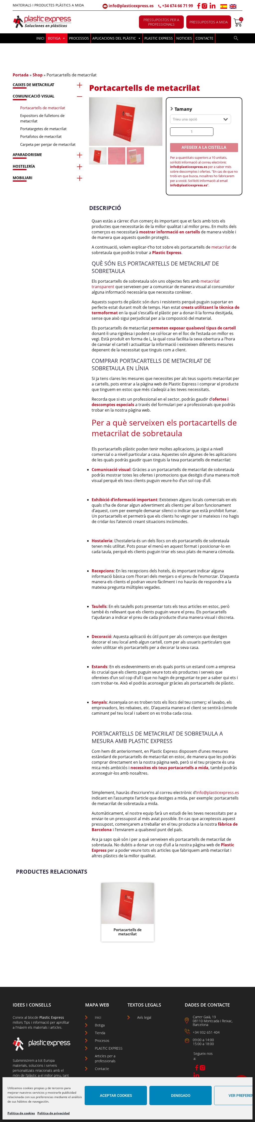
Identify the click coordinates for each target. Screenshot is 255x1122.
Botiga (100, 1025)
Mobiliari (22, 177)
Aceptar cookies (116, 1095)
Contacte (102, 1068)
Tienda (100, 1032)
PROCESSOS (79, 38)
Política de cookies (21, 1113)
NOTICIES (184, 38)
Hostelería (24, 166)
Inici (98, 1017)
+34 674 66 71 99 (177, 5)
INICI (40, 38)
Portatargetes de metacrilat (43, 128)
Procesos (102, 1040)
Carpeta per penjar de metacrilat (47, 144)
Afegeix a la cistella (204, 147)
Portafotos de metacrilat (41, 136)
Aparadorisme (27, 154)
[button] (236, 39)
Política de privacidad (53, 1113)
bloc (31, 1017)
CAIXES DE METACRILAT (33, 84)
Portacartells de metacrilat (42, 107)
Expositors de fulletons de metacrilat (42, 118)
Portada (21, 75)
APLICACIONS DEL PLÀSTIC (114, 38)
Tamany (183, 109)
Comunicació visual (33, 96)
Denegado (180, 1095)
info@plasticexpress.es (131, 5)
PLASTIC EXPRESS (158, 38)
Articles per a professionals (105, 1058)
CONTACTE (204, 38)
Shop (38, 75)
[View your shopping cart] (238, 25)
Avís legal (144, 1017)
